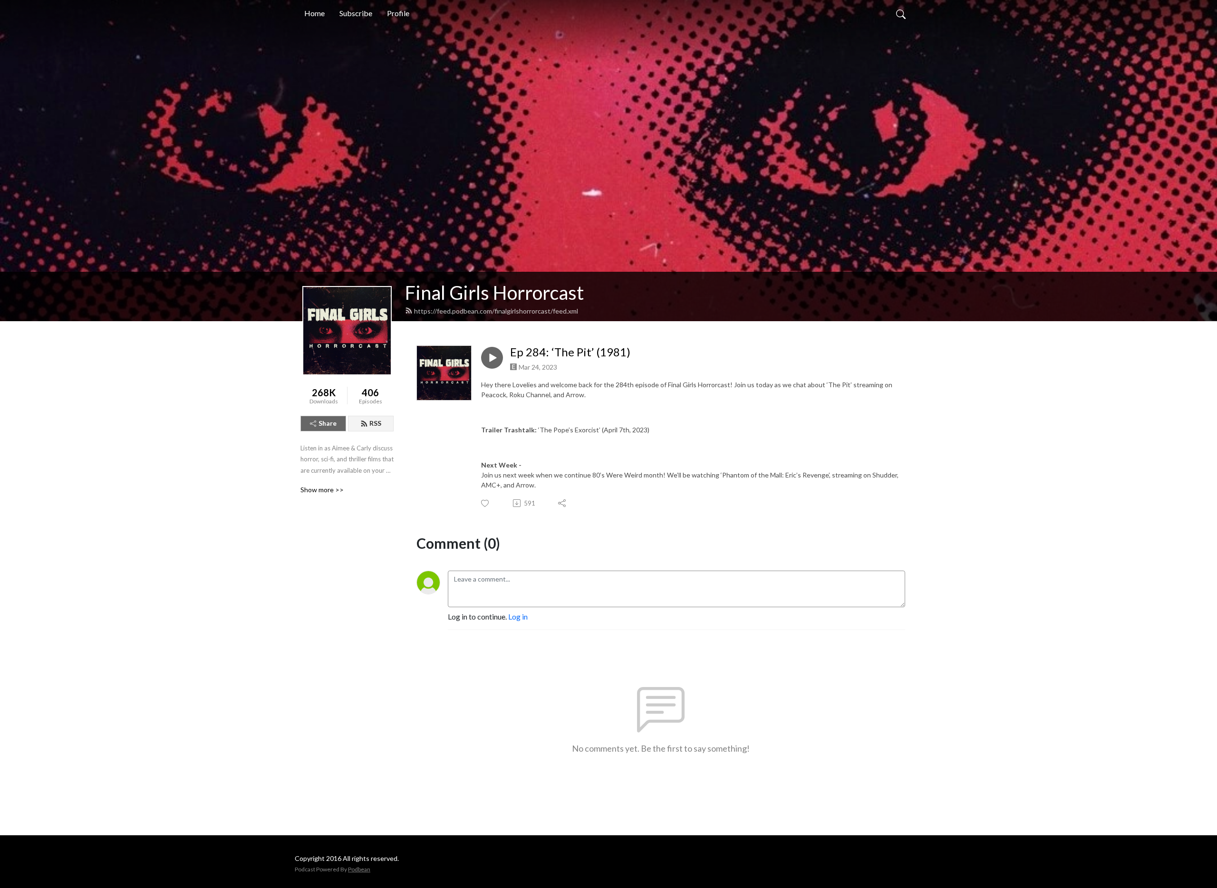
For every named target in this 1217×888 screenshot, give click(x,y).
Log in (518, 616)
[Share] (562, 503)
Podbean (359, 869)
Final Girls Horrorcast (494, 292)
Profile (398, 13)
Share (328, 423)
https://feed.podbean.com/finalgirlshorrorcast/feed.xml (496, 311)
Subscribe (355, 13)
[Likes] (485, 503)
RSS (375, 423)
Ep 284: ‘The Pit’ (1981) (570, 352)
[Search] (900, 13)
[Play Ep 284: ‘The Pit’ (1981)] (492, 358)
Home (314, 13)
